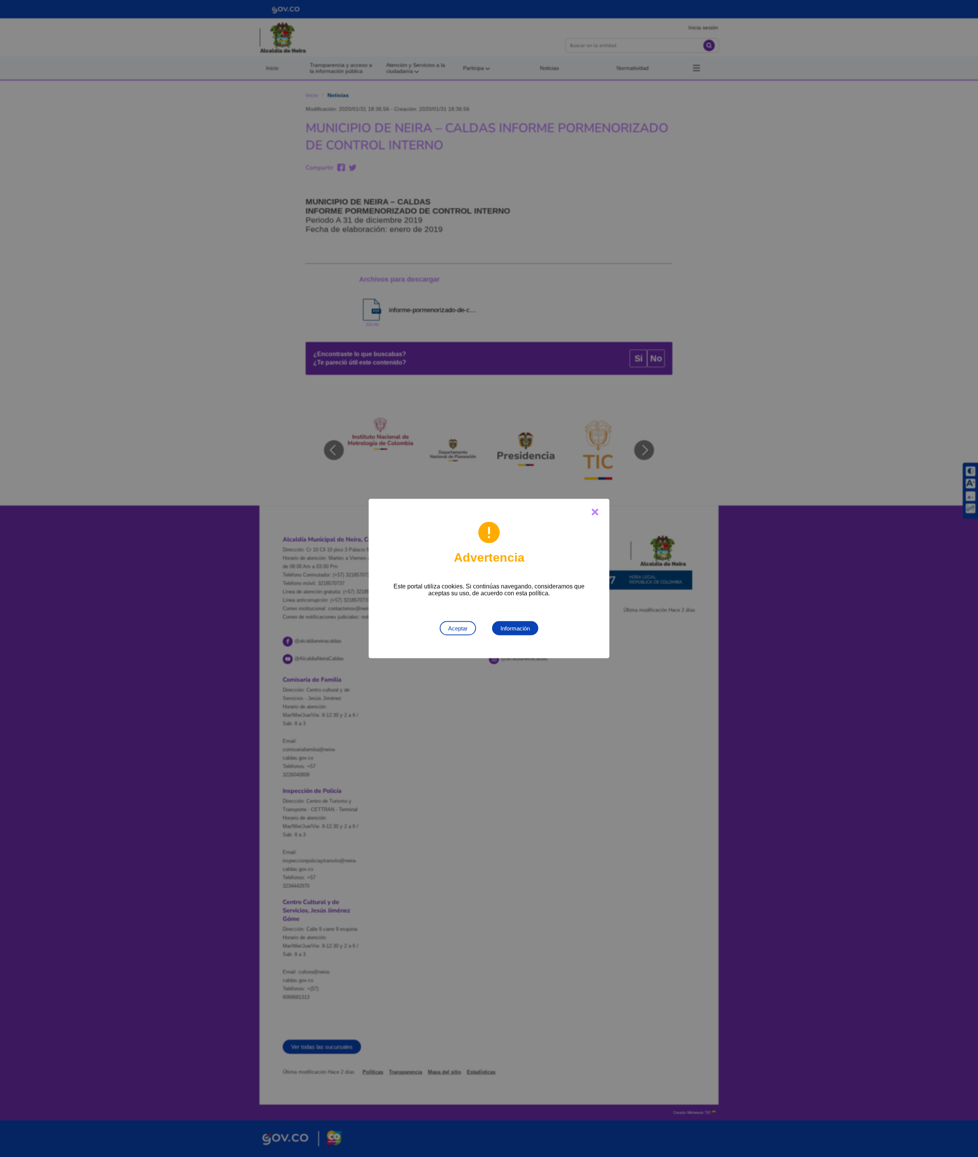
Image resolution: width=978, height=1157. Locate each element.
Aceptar (458, 628)
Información (515, 628)
